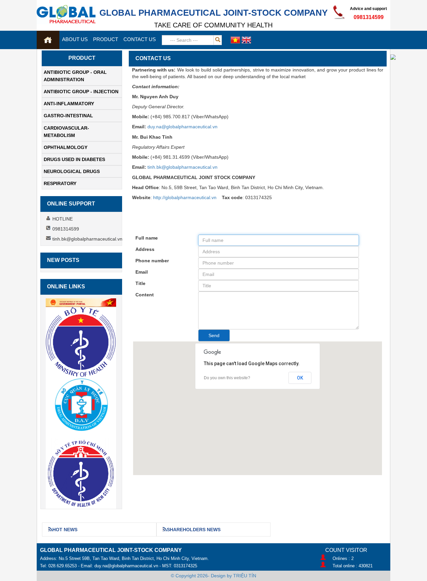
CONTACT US (139, 39)
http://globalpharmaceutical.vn (185, 197)
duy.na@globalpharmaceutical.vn (182, 126)
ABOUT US (75, 39)
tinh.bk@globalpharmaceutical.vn (182, 167)
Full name (146, 238)
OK (300, 378)
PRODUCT (105, 39)
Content (144, 294)
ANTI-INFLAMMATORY (69, 103)
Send (214, 335)
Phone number (152, 260)
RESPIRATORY (60, 183)
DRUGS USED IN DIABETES (74, 159)
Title (140, 283)
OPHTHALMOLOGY (65, 147)
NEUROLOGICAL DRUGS (72, 171)
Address (144, 249)
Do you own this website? (227, 378)
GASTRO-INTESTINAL (68, 115)
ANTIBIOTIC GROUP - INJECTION (81, 91)
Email (141, 272)
